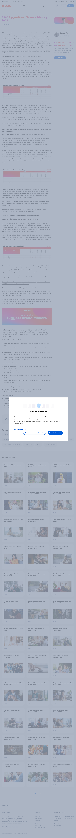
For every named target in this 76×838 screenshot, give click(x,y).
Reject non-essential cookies (34, 432)
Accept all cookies (55, 432)
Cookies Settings (20, 429)
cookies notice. (19, 423)
